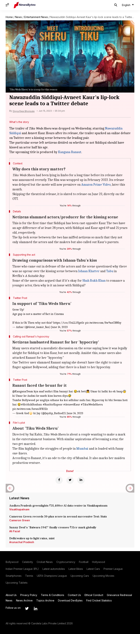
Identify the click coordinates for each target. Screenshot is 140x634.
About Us (11, 595)
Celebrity (27, 561)
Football (83, 561)
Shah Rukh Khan (94, 281)
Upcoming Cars (80, 575)
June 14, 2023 (59, 327)
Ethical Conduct (94, 595)
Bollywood (12, 561)
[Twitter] (70, 480)
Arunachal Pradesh (21, 542)
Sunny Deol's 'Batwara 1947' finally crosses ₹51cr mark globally (52, 527)
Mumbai (82, 449)
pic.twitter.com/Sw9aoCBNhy (103, 322)
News (18, 17)
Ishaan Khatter (89, 271)
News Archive (24, 600)
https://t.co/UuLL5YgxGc (68, 322)
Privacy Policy (28, 595)
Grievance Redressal (119, 595)
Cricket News (45, 561)
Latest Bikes (76, 568)
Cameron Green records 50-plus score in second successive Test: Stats (58, 516)
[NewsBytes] (25, 5)
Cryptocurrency (65, 561)
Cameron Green (19, 520)
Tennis (29, 575)
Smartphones (14, 575)
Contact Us (74, 595)
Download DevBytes (70, 600)
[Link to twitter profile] (26, 608)
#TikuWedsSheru (92, 404)
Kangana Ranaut (69, 152)
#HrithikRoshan (31, 404)
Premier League (113, 568)
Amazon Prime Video (96, 185)
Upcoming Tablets (17, 582)
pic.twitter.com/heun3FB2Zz (30, 409)
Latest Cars (93, 568)
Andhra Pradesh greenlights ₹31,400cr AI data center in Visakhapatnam (58, 505)
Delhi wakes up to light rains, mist (32, 538)
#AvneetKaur (71, 404)
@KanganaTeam (22, 391)
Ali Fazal (14, 531)
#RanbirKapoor (53, 404)
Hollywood (98, 561)
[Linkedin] (81, 480)
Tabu (109, 271)
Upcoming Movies (103, 575)
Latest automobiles (53, 568)
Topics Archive (45, 600)
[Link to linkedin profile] (35, 608)
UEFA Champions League (52, 575)
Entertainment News (36, 17)
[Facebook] (59, 480)
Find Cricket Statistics (99, 600)
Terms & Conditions (52, 595)
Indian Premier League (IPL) (22, 568)
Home (9, 17)
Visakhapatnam (19, 509)
